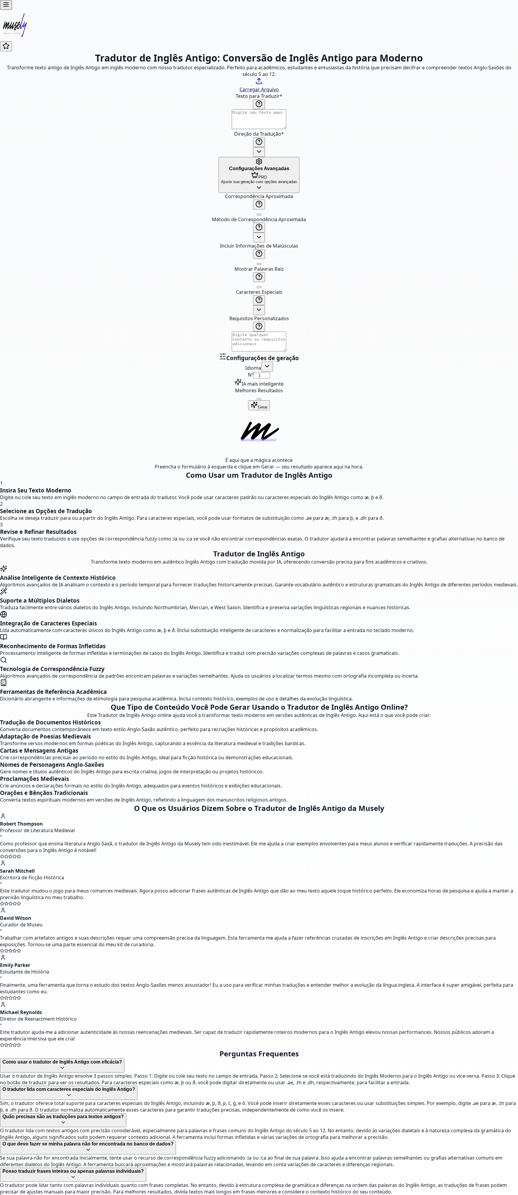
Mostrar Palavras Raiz (259, 269)
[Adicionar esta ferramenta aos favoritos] (6, 46)
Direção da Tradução (259, 134)
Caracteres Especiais (259, 292)
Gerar (262, 407)
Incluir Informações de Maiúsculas (259, 245)
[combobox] (259, 152)
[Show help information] (259, 104)
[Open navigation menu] (6, 5)
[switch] (259, 214)
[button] (259, 273)
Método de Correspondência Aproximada (259, 219)
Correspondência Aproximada (259, 196)
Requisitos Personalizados (259, 318)
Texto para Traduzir (259, 96)
